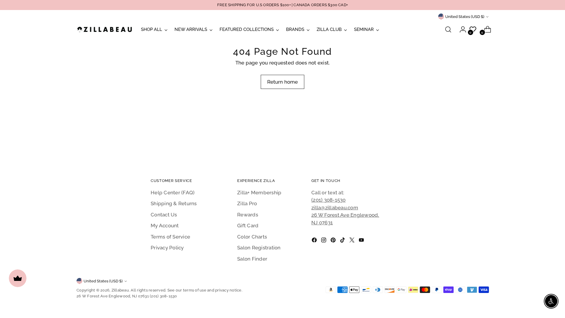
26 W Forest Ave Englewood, (345, 215)
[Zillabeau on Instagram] (324, 241)
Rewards (247, 215)
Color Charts (252, 237)
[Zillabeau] (104, 29)
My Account (165, 225)
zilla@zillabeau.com (334, 208)
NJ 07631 (322, 223)
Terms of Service (170, 237)
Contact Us (164, 215)
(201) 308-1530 (328, 200)
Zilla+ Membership (259, 193)
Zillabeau (120, 290)
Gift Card (247, 225)
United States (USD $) (464, 16)
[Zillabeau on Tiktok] (343, 241)
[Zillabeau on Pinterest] (333, 241)
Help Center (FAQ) (173, 193)
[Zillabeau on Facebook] (314, 241)
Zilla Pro (247, 203)
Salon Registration (259, 248)
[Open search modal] (448, 29)
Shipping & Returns (174, 203)
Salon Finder (252, 259)
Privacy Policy (167, 248)
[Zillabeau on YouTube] (361, 241)
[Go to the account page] (460, 29)
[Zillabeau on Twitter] (352, 241)
